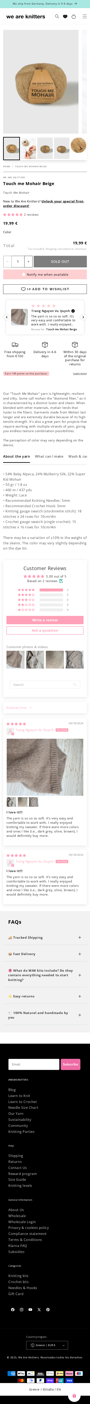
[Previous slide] (9, 148)
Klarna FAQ (17, 1245)
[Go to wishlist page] (65, 16)
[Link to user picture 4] (33, 802)
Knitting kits (18, 1276)
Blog (12, 1089)
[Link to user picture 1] (45, 767)
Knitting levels (20, 1185)
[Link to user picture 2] (11, 802)
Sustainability (19, 1119)
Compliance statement (27, 1233)
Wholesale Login (22, 1222)
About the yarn (16, 456)
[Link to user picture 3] (23, 802)
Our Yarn (16, 1113)
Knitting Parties (21, 1131)
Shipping (51, 249)
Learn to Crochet (22, 1101)
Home (6, 166)
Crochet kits (18, 1282)
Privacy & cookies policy (28, 1227)
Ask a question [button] (45, 630)
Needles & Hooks (22, 1288)
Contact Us (17, 1167)
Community (18, 1125)
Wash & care (79, 456)
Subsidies (16, 1251)
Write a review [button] (45, 620)
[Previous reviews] (6, 317)
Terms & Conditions (25, 1239)
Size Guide (17, 1179)
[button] (28, 148)
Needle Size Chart (23, 1107)
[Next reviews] (83, 317)
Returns (15, 1161)
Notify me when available (47, 274)
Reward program (22, 1173)
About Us (16, 1210)
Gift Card (15, 1294)
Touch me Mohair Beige (31, 166)
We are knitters (14, 177)
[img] (16, 724)
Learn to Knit (19, 1095)
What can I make (49, 456)
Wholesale (17, 1216)
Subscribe (70, 1064)
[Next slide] (80, 148)
